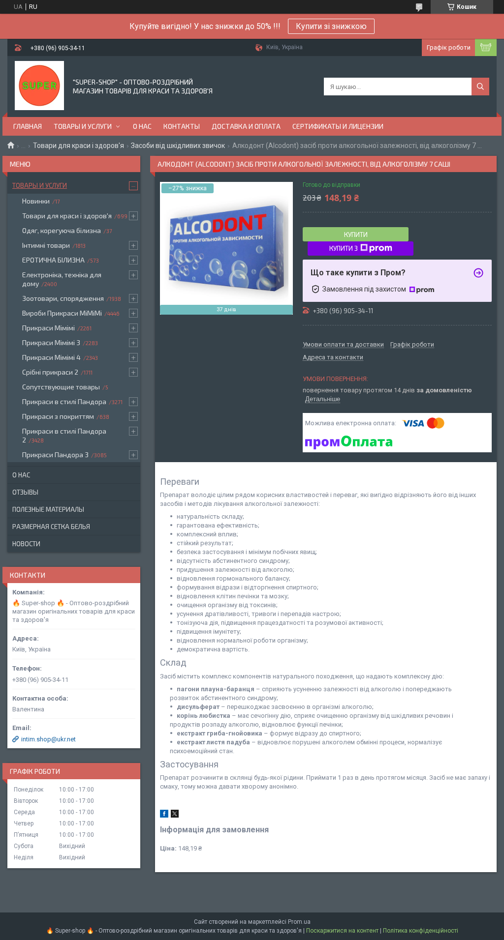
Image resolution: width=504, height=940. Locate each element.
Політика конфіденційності (420, 930)
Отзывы (25, 492)
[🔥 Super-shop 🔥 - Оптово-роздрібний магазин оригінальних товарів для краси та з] (39, 85)
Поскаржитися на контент (342, 930)
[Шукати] (480, 86)
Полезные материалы (48, 509)
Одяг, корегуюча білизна (61, 230)
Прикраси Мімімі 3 (51, 342)
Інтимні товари (46, 245)
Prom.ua (299, 921)
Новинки (36, 201)
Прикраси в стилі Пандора (64, 401)
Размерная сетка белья (51, 526)
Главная (27, 126)
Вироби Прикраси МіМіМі (62, 313)
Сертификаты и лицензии (337, 126)
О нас (142, 126)
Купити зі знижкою (331, 26)
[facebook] (164, 815)
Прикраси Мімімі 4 (51, 357)
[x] (175, 815)
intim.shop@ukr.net (48, 739)
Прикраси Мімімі (48, 327)
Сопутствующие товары (61, 386)
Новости (26, 544)
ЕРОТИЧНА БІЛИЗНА (53, 260)
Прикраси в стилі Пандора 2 (64, 435)
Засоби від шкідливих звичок (178, 145)
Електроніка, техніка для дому (61, 279)
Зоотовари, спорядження (63, 298)
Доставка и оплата (246, 126)
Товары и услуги (83, 126)
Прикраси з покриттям (58, 416)
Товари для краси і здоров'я (78, 145)
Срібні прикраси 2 (50, 372)
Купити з (343, 248)
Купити (356, 234)
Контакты (181, 126)
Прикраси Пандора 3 (55, 454)
